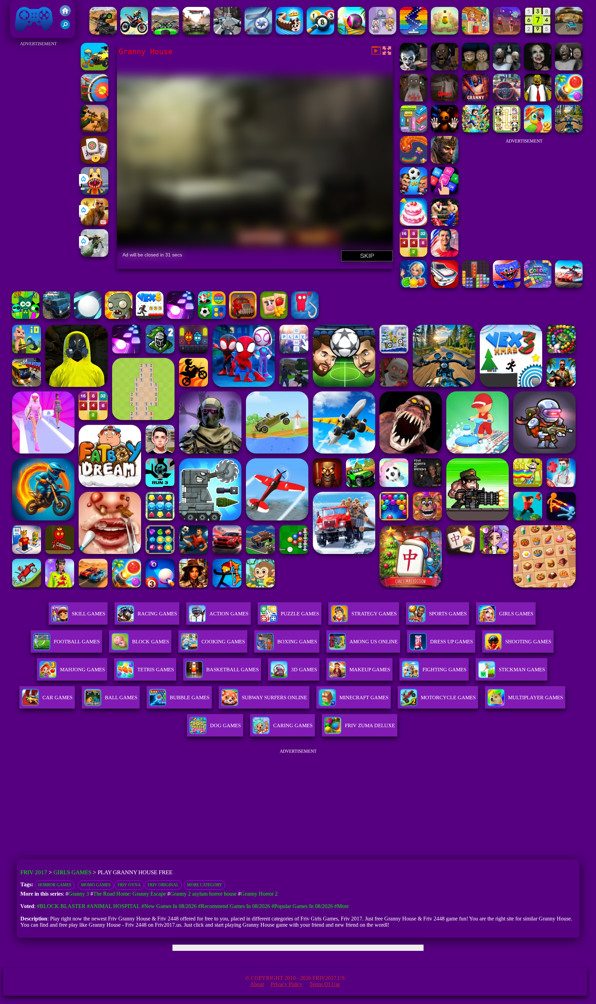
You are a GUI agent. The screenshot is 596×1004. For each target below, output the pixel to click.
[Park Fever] (413, 131)
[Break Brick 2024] (413, 33)
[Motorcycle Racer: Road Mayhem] (569, 131)
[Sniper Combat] (103, 33)
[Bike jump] (134, 33)
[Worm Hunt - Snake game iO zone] (413, 162)
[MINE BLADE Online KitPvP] (475, 131)
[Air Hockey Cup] (258, 33)
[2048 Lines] (413, 255)
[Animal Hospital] (94, 193)
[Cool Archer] (94, 100)
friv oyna (129, 885)
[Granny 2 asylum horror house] (444, 100)
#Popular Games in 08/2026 (302, 906)
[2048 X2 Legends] (444, 193)
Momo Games (96, 885)
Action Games (228, 613)
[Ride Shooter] (94, 68)
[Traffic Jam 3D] (506, 100)
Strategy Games (374, 613)
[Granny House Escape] (413, 68)
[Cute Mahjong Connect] (506, 131)
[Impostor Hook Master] (305, 317)
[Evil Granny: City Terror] (506, 68)
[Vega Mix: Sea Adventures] (413, 286)
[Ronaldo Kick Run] (444, 255)
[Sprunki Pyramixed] (25, 317)
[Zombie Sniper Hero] (94, 131)
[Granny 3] (475, 100)
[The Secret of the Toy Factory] (444, 131)
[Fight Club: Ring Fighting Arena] (444, 224)
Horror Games (54, 885)
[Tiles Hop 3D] (181, 317)
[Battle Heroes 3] (444, 162)
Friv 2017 (24, 34)
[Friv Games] (65, 14)
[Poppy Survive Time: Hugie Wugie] (506, 286)
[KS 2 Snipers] (94, 255)
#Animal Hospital (113, 906)
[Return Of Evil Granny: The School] (569, 68)
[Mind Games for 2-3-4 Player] (212, 317)
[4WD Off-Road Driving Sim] (56, 317)
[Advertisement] (38, 151)
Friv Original (163, 885)
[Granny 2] (444, 68)
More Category (204, 885)
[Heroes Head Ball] (413, 193)
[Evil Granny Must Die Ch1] (538, 68)
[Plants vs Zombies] (118, 317)
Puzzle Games (300, 613)
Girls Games (516, 613)
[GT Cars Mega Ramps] (569, 286)
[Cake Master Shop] (413, 224)
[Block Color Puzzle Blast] (538, 286)
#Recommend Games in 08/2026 (234, 906)
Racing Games (157, 613)
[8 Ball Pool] (320, 33)
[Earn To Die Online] (243, 317)
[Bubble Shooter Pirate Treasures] (569, 100)
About (257, 984)
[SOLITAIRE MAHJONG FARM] (274, 317)
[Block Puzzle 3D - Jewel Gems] (475, 286)
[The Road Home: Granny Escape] (475, 68)
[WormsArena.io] (289, 33)
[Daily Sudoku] (538, 33)
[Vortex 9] (506, 33)
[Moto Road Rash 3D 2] (165, 33)
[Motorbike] (196, 33)
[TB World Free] (382, 33)
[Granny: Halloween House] (413, 100)
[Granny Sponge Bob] (538, 100)
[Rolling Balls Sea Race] (351, 33)
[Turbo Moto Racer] (227, 33)
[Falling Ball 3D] (87, 317)
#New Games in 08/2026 (169, 906)
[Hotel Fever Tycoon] (475, 33)
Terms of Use (324, 984)
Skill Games (88, 613)
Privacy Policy (286, 984)
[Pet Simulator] (444, 33)
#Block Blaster (61, 906)
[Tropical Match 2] (538, 131)
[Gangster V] (94, 224)
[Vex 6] (149, 317)
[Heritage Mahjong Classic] (94, 162)
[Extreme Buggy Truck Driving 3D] (569, 33)
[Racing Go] (444, 286)
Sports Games (448, 613)
